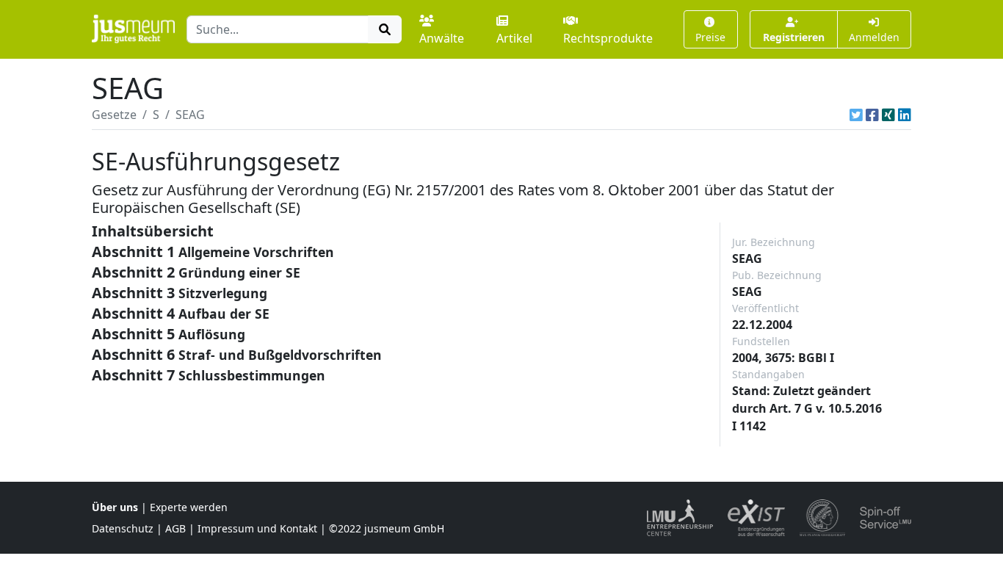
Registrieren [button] (794, 37)
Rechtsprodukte (608, 38)
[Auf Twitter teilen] (856, 114)
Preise (710, 37)
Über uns (115, 507)
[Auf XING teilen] (888, 114)
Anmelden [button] (874, 37)
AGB (175, 528)
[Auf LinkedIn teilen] (904, 114)
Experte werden (189, 507)
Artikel (514, 38)
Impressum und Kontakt (257, 528)
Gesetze (114, 114)
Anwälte (441, 38)
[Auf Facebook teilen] (872, 114)
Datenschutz (122, 528)
